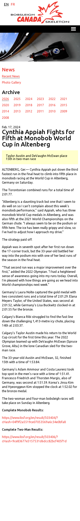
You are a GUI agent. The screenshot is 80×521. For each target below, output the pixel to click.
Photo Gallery (11, 82)
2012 (28, 111)
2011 (40, 111)
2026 (5, 99)
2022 (52, 99)
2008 (5, 117)
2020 (5, 105)
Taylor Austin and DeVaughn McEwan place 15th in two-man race (36, 157)
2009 (63, 111)
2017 (40, 105)
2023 (40, 99)
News (8, 69)
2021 (63, 99)
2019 (17, 105)
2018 (28, 105)
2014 (5, 111)
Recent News (11, 76)
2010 (52, 111)
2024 (28, 99)
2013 (17, 111)
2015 (63, 105)
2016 (52, 105)
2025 (17, 99)
